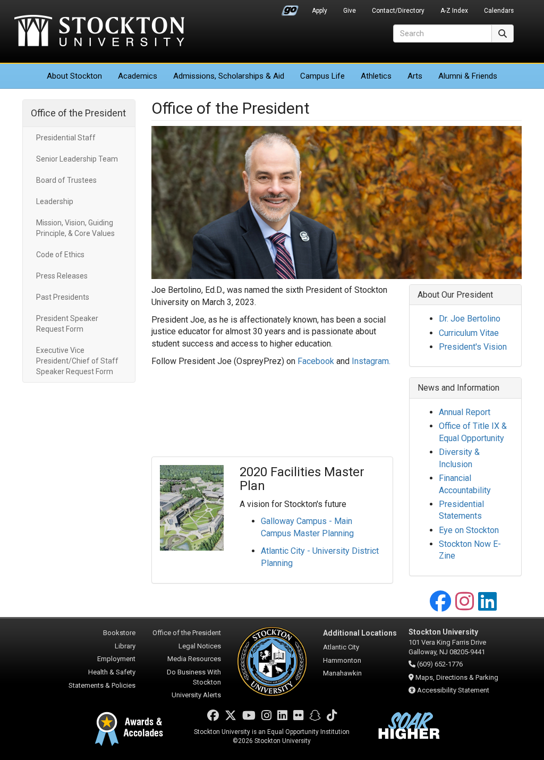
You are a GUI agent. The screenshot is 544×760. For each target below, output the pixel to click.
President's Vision (473, 347)
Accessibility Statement (453, 690)
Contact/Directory (398, 10)
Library (125, 646)
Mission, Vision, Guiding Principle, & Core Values (75, 228)
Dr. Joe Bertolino (469, 319)
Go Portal (290, 8)
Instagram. (371, 361)
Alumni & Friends (467, 76)
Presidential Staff (66, 137)
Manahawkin (342, 673)
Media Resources (194, 659)
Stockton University (99, 32)
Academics (137, 76)
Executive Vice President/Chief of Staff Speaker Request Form (77, 361)
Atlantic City (341, 647)
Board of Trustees (66, 180)
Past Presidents (62, 297)
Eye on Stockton (469, 530)
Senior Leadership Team (77, 159)
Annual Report (464, 412)
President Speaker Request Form (67, 323)
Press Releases (62, 276)
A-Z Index (454, 10)
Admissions (228, 76)
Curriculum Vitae (469, 333)
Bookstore (119, 633)
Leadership (54, 201)
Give (349, 10)
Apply (319, 10)
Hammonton (342, 660)
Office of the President (78, 113)
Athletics (376, 76)
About (74, 76)
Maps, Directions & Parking (456, 677)
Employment (116, 659)
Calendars (499, 10)
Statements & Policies (102, 685)
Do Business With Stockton (194, 677)
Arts (414, 76)
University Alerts (196, 695)
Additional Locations (360, 633)
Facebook (316, 361)
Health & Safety (111, 672)
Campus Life (322, 76)
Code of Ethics (60, 254)
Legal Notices (199, 646)
